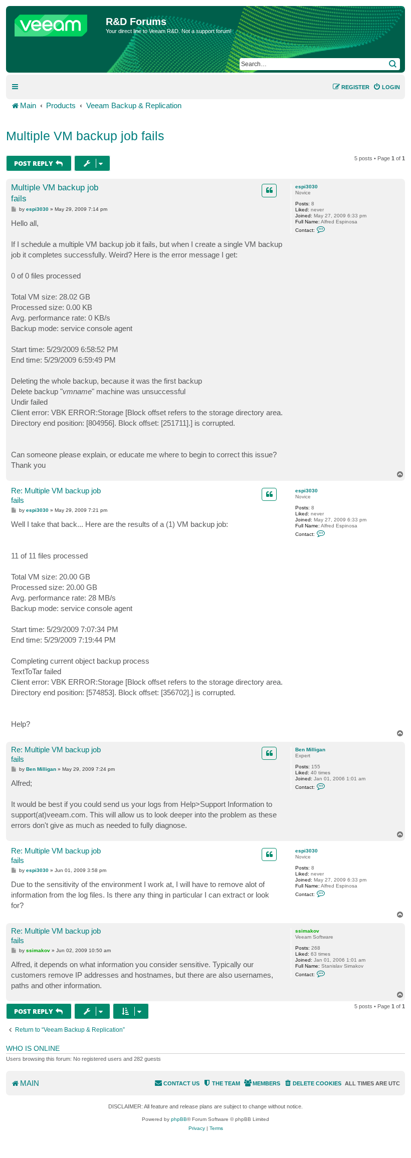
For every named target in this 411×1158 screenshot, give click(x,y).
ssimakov (307, 931)
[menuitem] (386, 87)
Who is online (33, 1048)
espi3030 (306, 186)
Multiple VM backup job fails (85, 136)
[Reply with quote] (269, 190)
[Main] (57, 23)
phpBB (179, 1119)
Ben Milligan (310, 749)
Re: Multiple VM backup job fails (56, 495)
